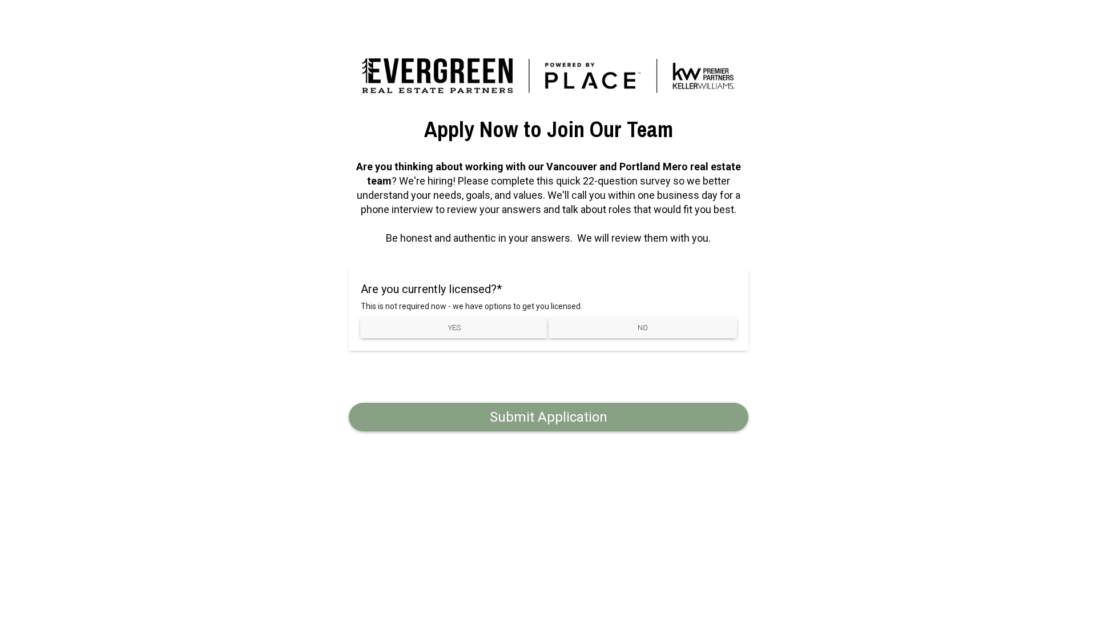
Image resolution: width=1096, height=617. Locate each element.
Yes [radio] (454, 327)
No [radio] (643, 327)
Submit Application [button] (548, 417)
